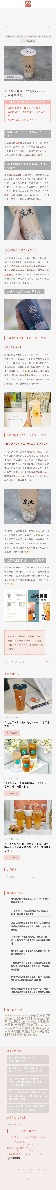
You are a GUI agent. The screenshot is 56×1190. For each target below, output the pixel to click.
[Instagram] (28, 1178)
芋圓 (45, 1028)
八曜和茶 (35, 452)
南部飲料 (40, 1015)
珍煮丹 (10, 1028)
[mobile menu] (52, 4)
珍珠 (15, 1028)
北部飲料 (32, 1015)
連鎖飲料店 (35, 1031)
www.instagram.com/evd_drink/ (22, 1151)
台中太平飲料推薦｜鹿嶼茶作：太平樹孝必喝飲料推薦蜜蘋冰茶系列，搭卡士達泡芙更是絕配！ (27, 847)
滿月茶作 (48, 1025)
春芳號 (37, 1022)
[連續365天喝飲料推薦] (28, 4)
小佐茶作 (25, 1022)
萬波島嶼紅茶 (16, 1031)
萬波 (18, 143)
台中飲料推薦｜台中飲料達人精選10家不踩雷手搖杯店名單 (27, 1108)
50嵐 (6, 1015)
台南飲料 (41, 1019)
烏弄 (5, 1028)
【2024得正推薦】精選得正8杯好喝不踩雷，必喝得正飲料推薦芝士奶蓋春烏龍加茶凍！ (28, 1096)
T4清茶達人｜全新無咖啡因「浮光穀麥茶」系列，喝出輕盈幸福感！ (27, 1070)
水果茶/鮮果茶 (26, 1025)
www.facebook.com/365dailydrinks (24, 1145)
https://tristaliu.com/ (34, 1154)
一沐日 (13, 1015)
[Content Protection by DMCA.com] (13, 1159)
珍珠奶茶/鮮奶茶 (30, 1028)
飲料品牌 (23, 1035)
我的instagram (19, 644)
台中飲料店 (26, 1018)
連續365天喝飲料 (35, 1170)
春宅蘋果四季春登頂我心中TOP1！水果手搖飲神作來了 (27, 1059)
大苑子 (10, 1022)
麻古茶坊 (33, 1035)
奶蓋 (17, 1022)
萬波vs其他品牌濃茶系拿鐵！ (22, 119)
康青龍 (32, 1022)
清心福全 (41, 1025)
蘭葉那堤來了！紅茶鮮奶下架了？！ (26, 107)
